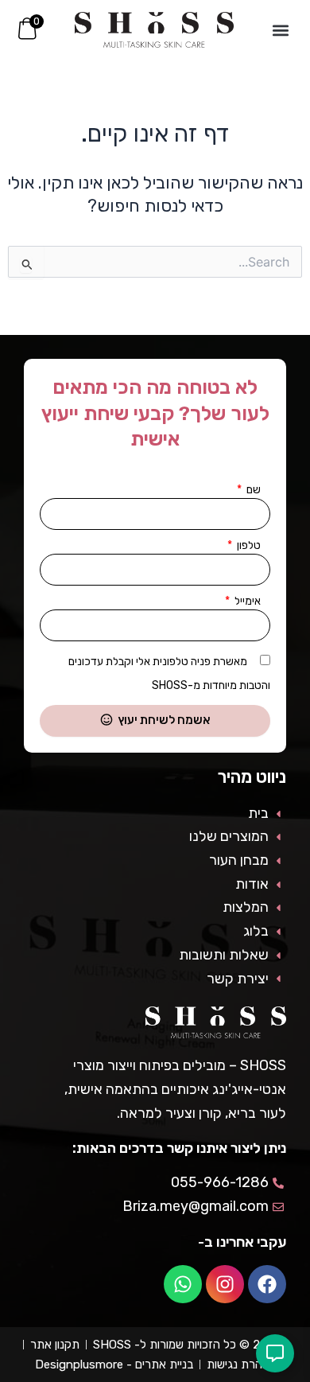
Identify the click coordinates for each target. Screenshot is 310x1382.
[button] (281, 30)
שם (252, 489)
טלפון (247, 545)
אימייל (246, 601)
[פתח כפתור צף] (275, 1353)
